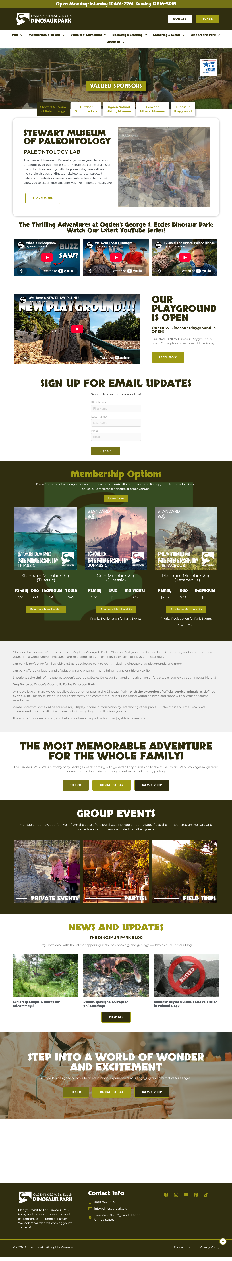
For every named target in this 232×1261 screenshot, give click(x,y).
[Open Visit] (21, 35)
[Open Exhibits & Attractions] (105, 35)
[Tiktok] (206, 1194)
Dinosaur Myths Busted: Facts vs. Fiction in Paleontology (186, 1004)
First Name (99, 402)
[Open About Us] (123, 42)
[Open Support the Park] (218, 35)
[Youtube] (186, 1194)
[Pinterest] (196, 1194)
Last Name (99, 416)
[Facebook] (166, 1194)
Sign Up (105, 451)
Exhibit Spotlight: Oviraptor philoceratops (105, 1004)
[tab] (53, 109)
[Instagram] (176, 1194)
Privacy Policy (209, 1247)
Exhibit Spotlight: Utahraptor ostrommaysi (36, 1004)
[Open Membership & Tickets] (63, 35)
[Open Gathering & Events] (183, 35)
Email (95, 430)
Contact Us (182, 1247)
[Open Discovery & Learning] (145, 35)
